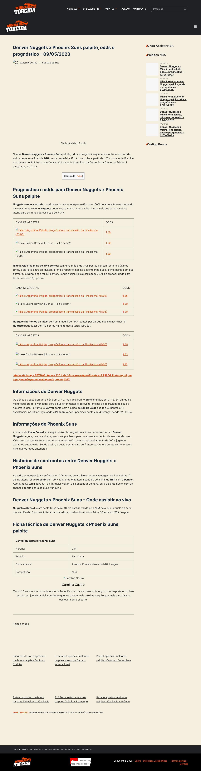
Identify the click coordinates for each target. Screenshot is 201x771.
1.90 (125, 303)
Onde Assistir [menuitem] (91, 9)
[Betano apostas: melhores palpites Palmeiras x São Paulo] (31, 681)
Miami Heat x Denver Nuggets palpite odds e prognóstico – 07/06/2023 (173, 100)
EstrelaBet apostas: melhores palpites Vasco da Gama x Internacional (72, 660)
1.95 (125, 295)
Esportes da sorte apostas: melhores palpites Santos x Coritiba (29, 660)
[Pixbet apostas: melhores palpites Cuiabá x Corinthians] (115, 640)
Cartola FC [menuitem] (140, 9)
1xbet (67, 749)
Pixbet (48, 749)
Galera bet (27, 749)
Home (15, 712)
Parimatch (38, 749)
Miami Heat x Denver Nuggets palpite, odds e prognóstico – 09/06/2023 (172, 85)
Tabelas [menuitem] (125, 9)
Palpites (24, 712)
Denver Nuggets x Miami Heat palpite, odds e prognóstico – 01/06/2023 (172, 131)
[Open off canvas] (195, 26)
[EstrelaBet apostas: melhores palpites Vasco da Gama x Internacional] (73, 640)
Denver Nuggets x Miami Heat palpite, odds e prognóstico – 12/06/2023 (172, 70)
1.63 (125, 354)
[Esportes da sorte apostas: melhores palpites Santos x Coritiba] (31, 640)
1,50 (108, 232)
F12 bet (75, 749)
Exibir (79, 176)
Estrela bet (58, 749)
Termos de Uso (178, 760)
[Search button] (185, 9)
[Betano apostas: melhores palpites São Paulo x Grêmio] (115, 681)
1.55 (125, 364)
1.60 (125, 344)
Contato (184, 763)
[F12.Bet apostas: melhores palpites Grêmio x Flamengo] (73, 681)
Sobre (138, 760)
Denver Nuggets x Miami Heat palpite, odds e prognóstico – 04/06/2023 (172, 116)
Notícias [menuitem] (72, 9)
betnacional (86, 749)
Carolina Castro (73, 584)
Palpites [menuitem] (109, 9)
